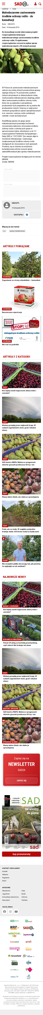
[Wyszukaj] (40, 4)
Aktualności (6, 891)
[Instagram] (10, 911)
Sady (14, 9)
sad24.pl (5, 9)
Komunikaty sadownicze (10, 897)
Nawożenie (6, 900)
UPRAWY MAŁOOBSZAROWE (17, 231)
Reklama (5, 874)
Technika (24, 900)
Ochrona (24, 897)
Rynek (24, 894)
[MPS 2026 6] (21, 822)
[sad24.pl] (21, 4)
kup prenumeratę (21, 854)
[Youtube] (16, 911)
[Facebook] (27, 214)
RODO (4, 881)
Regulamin (5, 878)
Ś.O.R (4, 231)
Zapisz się (21, 780)
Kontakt (4, 871)
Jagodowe (6, 894)
